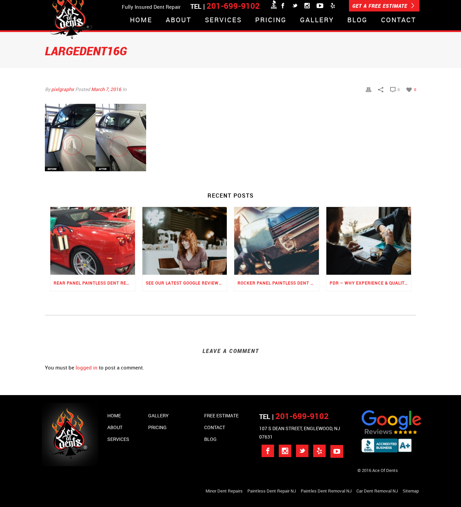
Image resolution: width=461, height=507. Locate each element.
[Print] (368, 89)
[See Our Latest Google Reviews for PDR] (184, 241)
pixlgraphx (62, 89)
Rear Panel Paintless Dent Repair (94, 283)
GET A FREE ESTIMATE (380, 5)
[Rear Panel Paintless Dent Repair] (92, 241)
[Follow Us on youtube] (336, 451)
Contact (398, 20)
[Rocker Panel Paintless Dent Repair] (276, 241)
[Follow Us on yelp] (319, 451)
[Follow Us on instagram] (285, 451)
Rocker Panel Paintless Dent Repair (278, 283)
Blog (357, 20)
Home (141, 20)
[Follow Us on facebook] (268, 451)
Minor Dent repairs (224, 491)
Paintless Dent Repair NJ (271, 491)
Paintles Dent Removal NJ (326, 491)
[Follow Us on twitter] (302, 451)
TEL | (294, 416)
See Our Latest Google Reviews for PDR (186, 283)
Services (223, 20)
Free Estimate (221, 415)
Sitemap (411, 491)
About (178, 20)
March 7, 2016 (106, 89)
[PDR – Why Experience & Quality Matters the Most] (368, 241)
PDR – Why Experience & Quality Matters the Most (370, 283)
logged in (87, 367)
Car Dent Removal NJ (377, 491)
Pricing (271, 20)
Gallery (317, 20)
